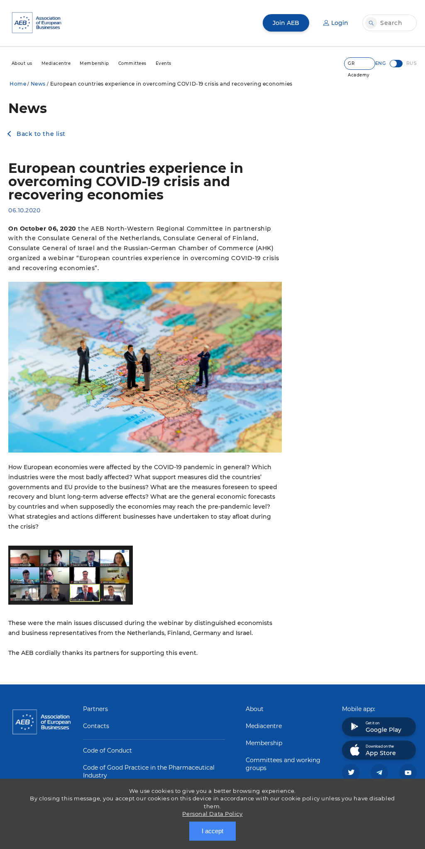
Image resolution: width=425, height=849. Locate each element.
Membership (264, 743)
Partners (95, 709)
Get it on (383, 727)
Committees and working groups (283, 764)
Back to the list (41, 134)
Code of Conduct (107, 750)
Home (18, 84)
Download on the (381, 750)
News (38, 84)
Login (339, 23)
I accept (212, 830)
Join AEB (286, 23)
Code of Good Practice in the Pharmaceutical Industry (149, 771)
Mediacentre (264, 726)
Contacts (96, 726)
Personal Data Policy (212, 813)
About (255, 709)
